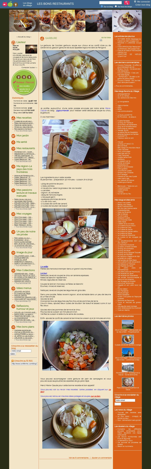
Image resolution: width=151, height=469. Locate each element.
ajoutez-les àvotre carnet (24, 90)
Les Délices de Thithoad (126, 264)
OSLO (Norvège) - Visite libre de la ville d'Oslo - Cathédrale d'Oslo (128, 359)
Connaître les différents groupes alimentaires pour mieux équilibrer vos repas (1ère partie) (129, 432)
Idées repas (122, 222)
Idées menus (24, 288)
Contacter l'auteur (28, 67)
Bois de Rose (122, 146)
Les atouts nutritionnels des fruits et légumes (129, 438)
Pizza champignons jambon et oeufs (128, 389)
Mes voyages (24, 213)
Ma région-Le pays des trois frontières (24, 169)
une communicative (125, 111)
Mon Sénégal (122, 175)
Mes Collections (26, 270)
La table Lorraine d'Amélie (127, 247)
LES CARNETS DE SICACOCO (129, 262)
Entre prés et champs (125, 128)
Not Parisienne (123, 291)
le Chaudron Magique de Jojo (129, 256)
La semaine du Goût (125, 441)
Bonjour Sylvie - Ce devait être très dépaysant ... (129, 70)
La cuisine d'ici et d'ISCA (126, 226)
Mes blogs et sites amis (125, 200)
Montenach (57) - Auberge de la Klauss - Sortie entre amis (128, 374)
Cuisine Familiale (124, 121)
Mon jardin (23, 135)
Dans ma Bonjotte (124, 212)
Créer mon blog (143, 5)
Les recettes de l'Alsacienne (128, 275)
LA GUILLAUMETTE (125, 115)
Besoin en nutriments (125, 446)
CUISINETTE (122, 136)
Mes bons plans (25, 326)
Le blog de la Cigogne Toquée (129, 252)
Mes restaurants (26, 148)
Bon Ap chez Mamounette (127, 208)
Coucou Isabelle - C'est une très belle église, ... (128, 74)
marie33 (120, 192)
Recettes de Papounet (126, 300)
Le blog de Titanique (125, 123)
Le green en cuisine (125, 258)
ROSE (120, 109)
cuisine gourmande (125, 182)
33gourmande (123, 105)
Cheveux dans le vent (126, 138)
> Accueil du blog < (24, 37)
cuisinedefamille (123, 210)
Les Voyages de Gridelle (126, 281)
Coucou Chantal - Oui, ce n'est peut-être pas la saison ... (129, 81)
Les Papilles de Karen (125, 266)
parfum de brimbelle (125, 167)
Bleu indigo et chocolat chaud (129, 148)
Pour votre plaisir (124, 151)
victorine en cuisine (125, 171)
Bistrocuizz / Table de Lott (127, 186)
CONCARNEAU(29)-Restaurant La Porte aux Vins (129, 48)
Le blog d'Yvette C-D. (126, 144)
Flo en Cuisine (123, 216)
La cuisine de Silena (125, 233)
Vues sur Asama (123, 310)
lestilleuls (121, 159)
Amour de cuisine (124, 203)
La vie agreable (123, 102)
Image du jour (24, 252)
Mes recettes (24, 117)
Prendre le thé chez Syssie (127, 176)
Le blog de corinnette (126, 249)
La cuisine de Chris (124, 228)
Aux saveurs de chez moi (127, 98)
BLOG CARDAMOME (125, 206)
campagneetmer (124, 94)
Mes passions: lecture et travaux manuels (27, 192)
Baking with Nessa (124, 204)
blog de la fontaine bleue (127, 127)
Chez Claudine (123, 150)
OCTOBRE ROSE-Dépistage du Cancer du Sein (129, 40)
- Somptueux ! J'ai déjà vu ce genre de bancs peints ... (128, 78)
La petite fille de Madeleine (128, 132)
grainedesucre (123, 165)
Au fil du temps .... (124, 96)
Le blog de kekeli (124, 251)
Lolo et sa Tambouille (126, 283)
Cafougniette (122, 169)
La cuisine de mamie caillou (128, 231)
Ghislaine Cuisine (124, 218)
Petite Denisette (123, 295)
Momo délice (122, 289)
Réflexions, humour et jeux (25, 307)
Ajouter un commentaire (102, 458)
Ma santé (22, 141)
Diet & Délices (123, 214)
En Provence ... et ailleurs (127, 117)
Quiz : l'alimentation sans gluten (129, 420)
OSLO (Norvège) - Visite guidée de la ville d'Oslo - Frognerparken (128, 331)
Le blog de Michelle (125, 254)
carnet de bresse (124, 163)
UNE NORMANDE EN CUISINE (129, 308)
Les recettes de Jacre (125, 274)
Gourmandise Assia (125, 220)
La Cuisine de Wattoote (126, 235)
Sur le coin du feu (124, 194)
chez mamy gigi (123, 178)
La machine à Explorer (126, 245)
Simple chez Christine (125, 173)
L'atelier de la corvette (126, 224)
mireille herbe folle (124, 157)
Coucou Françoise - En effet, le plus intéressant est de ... (129, 66)
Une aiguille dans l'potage (127, 306)
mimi (119, 107)
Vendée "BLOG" (123, 130)
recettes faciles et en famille (128, 134)
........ (119, 113)
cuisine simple (123, 190)
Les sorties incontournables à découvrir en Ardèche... (129, 278)
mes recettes (24, 86)
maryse (120, 142)
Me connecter (143, 1)
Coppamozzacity (124, 188)
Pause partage (123, 293)
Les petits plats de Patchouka (129, 272)
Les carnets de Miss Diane (127, 260)
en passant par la (124, 161)
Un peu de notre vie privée (26, 233)
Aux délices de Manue (126, 180)
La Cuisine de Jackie (125, 229)
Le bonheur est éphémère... (128, 125)
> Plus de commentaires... (124, 86)
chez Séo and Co (124, 153)
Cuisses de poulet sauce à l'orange (128, 345)
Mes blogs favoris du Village (127, 91)
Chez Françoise (123, 155)
